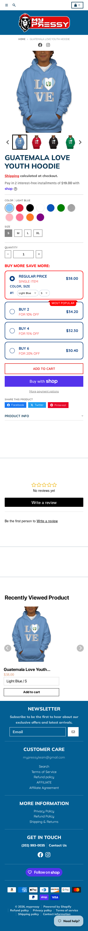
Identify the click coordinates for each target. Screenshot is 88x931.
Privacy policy (42, 910)
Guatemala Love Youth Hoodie (25, 669)
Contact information (56, 914)
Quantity (11, 247)
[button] (19, 142)
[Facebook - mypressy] (40, 45)
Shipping (12, 176)
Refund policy (19, 910)
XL (38, 233)
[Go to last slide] (8, 142)
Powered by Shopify (57, 906)
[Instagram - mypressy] (48, 45)
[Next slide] (80, 142)
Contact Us (58, 845)
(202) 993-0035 (33, 845)
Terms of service (67, 910)
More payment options (44, 391)
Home (21, 39)
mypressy (32, 906)
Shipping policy (28, 914)
